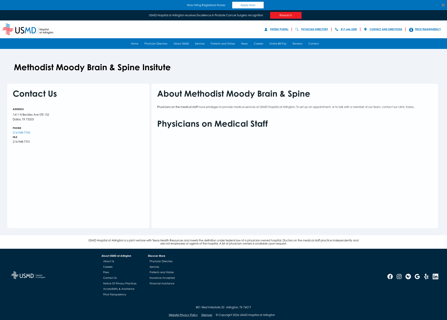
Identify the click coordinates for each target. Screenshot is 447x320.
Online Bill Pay (278, 43)
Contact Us (110, 277)
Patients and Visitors (223, 43)
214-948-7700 (21, 132)
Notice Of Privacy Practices (120, 283)
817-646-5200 (349, 29)
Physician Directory (314, 29)
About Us (108, 261)
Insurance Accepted (162, 277)
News (244, 43)
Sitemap (206, 315)
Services (200, 43)
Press (106, 272)
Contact (314, 43)
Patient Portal (279, 29)
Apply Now (247, 5)
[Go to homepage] (129, 29)
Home (134, 43)
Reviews (297, 43)
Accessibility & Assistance (118, 288)
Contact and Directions (386, 29)
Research (286, 15)
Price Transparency (428, 29)
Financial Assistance (162, 283)
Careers (258, 43)
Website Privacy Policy (183, 315)
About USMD (181, 43)
